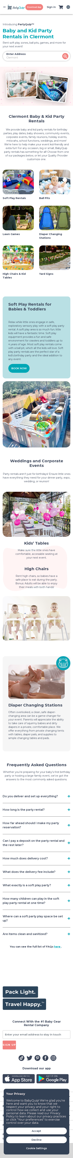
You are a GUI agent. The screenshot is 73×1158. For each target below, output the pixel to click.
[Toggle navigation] (4, 7)
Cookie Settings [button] (36, 1148)
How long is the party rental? (24, 809)
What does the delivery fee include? (29, 872)
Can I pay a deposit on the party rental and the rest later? (33, 843)
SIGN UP (9, 1044)
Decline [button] (36, 1139)
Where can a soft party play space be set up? (33, 918)
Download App (34, 7)
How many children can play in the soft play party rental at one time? (31, 901)
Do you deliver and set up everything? (30, 796)
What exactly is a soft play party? (27, 885)
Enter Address (16, 54)
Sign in (51, 7)
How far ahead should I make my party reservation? (31, 825)
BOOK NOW (19, 368)
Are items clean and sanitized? (25, 934)
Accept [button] (36, 1131)
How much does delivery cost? (25, 858)
